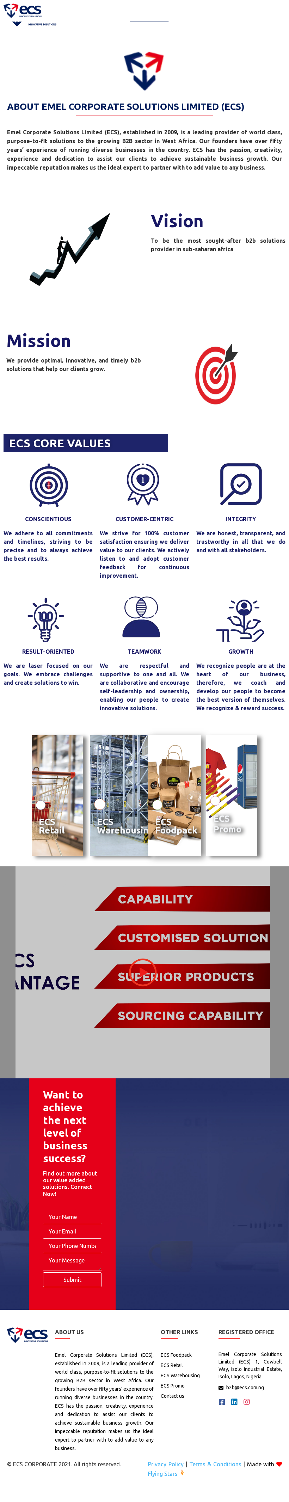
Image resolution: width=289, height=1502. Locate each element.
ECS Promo (227, 823)
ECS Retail (51, 826)
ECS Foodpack (176, 826)
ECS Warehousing (125, 826)
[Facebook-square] (222, 1402)
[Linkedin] (234, 1402)
